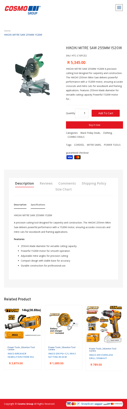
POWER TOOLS (112, 144)
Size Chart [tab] (63, 189)
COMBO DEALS (76, 136)
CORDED (79, 144)
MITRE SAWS (94, 144)
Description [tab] (24, 183)
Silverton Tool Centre (21, 348)
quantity (70, 113)
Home (7, 30)
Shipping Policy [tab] (94, 183)
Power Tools (14, 347)
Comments (67, 183)
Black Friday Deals (90, 132)
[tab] (20, 205)
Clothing (107, 132)
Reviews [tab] (46, 183)
